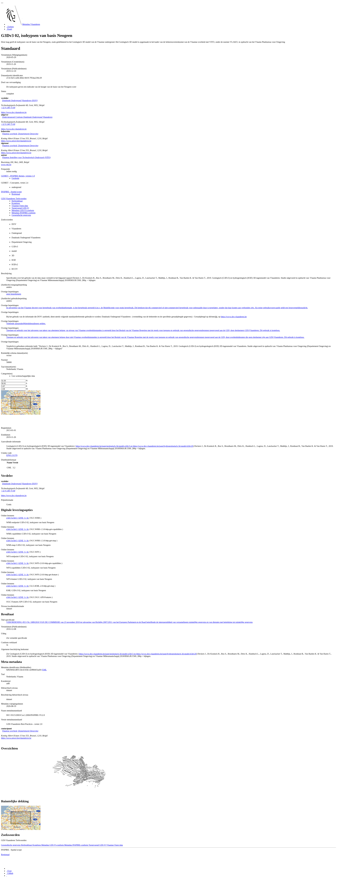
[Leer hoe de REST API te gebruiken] (6, 876)
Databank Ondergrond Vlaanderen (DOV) (20, 100)
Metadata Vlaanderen (31, 24)
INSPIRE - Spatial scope (11, 192)
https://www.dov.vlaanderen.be (14, 112)
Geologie (15, 178)
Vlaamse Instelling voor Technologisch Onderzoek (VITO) (26, 157)
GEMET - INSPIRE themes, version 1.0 (18, 176)
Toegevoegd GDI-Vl (20, 208)
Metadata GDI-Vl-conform (23, 210)
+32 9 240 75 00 (8, 107)
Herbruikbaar (17, 201)
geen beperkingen (13, 294)
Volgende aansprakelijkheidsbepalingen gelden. (26, 323)
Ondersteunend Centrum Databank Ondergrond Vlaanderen (27, 117)
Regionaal (16, 194)
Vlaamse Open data (20, 206)
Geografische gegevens (21, 215)
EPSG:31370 (11, 455)
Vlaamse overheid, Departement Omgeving (20, 134)
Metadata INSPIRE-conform (23, 213)
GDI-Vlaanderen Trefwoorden (13, 198)
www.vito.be (6, 164)
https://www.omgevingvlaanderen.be (16, 141)
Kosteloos (16, 203)
